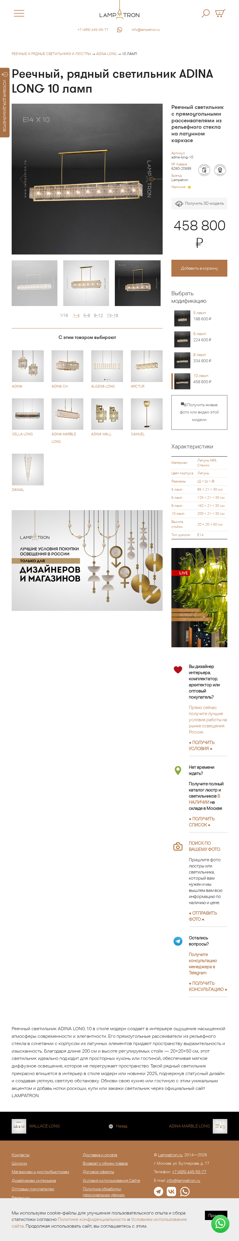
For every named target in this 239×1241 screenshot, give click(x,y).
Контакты (20, 1154)
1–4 (76, 315)
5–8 (86, 315)
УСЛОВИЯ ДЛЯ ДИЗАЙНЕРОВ (4, 106)
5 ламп (202, 315)
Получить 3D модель (203, 203)
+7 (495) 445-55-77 (93, 30)
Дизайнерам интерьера (34, 1180)
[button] (22, 179)
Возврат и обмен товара (105, 1163)
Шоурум (19, 1163)
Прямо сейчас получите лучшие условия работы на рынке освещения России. (208, 719)
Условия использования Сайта (111, 1180)
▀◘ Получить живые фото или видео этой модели (199, 412)
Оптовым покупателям (33, 1189)
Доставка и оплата (100, 1154)
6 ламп (202, 336)
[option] (87, 179)
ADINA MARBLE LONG (189, 1126)
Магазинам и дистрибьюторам (40, 1171)
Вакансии (21, 1197)
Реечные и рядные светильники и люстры (51, 54)
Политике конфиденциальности (92, 1219)
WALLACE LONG (44, 1126)
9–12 (98, 315)
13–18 (112, 315)
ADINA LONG (106, 54)
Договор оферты (98, 1171)
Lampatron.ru (170, 1154)
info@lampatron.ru (146, 30)
